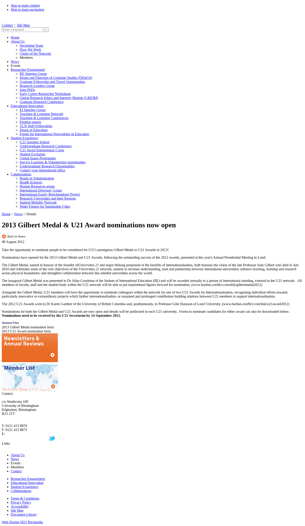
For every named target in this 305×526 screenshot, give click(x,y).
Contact (7, 25)
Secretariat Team (31, 45)
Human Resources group (37, 186)
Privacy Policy (21, 502)
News (15, 61)
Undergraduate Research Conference (46, 146)
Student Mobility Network (38, 202)
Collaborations (21, 174)
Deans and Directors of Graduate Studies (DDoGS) (56, 78)
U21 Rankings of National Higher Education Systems (39, 389)
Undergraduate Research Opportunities (47, 166)
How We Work (30, 49)
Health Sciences (31, 182)
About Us (18, 41)
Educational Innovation (27, 106)
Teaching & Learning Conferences (44, 118)
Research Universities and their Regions (48, 198)
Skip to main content (25, 5)
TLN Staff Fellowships (36, 126)
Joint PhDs (27, 90)
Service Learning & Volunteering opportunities (53, 162)
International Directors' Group (41, 190)
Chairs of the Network (35, 53)
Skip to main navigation (27, 9)
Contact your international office (42, 170)
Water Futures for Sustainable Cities (45, 206)
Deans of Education (34, 130)
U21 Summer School (34, 142)
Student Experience (24, 138)
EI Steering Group (33, 110)
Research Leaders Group (37, 86)
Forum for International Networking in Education (54, 134)
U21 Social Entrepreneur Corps (42, 150)
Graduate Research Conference (42, 102)
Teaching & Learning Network (41, 114)
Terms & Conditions (25, 498)
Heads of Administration (37, 178)
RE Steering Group (33, 74)
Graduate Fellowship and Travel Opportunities (52, 82)
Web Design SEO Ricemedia (22, 522)
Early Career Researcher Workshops (45, 94)
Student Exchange (32, 154)
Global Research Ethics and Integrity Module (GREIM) (59, 98)
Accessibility (20, 506)
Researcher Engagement (28, 70)
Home (15, 37)
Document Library (24, 514)
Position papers (30, 122)
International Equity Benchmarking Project (50, 194)
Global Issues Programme (38, 158)
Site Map (23, 25)
